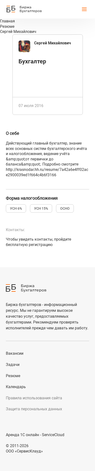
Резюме (13, 375)
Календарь (16, 386)
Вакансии (14, 353)
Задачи (12, 364)
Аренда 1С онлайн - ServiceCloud (35, 434)
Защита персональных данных (34, 409)
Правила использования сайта (34, 398)
